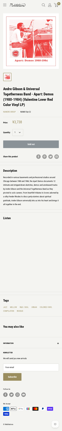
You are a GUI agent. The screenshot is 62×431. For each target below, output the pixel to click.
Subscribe (12, 377)
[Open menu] (4, 5)
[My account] (49, 5)
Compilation (8, 311)
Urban (34, 307)
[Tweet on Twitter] (50, 156)
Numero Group (9, 112)
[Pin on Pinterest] (44, 156)
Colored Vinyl (46, 307)
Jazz (5, 307)
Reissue (20, 311)
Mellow (13, 307)
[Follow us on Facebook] (5, 394)
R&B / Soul (24, 307)
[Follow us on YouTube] (23, 394)
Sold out (31, 144)
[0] (56, 5)
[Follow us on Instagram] (17, 394)
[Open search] (43, 5)
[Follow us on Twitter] (11, 394)
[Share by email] (56, 156)
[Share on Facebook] (38, 156)
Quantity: (6, 132)
